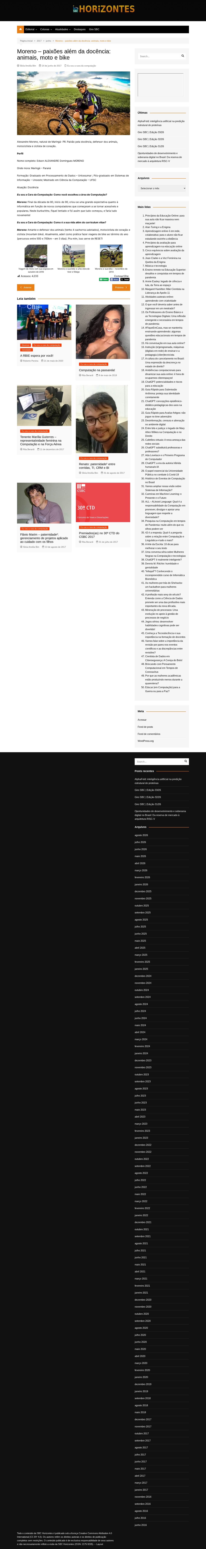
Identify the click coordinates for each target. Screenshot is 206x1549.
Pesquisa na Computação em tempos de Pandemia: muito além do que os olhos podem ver (165, 525)
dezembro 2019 (143, 1384)
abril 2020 (140, 1356)
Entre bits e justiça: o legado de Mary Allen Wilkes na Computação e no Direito (165, 432)
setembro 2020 (143, 1321)
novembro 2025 (143, 898)
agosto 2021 (141, 1243)
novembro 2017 (143, 1426)
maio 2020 (140, 1349)
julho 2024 (140, 1011)
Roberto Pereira (30, 361)
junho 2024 (141, 1018)
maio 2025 (140, 941)
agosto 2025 (141, 919)
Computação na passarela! (97, 370)
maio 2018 (140, 1412)
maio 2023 (140, 1109)
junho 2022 (141, 1187)
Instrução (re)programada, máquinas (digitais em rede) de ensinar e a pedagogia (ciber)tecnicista (164, 351)
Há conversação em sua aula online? (165, 343)
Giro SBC (94, 29)
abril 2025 (140, 948)
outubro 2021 (142, 1229)
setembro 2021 (143, 1236)
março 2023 (141, 1124)
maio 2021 (140, 1264)
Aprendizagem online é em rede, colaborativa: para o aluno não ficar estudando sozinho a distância (164, 235)
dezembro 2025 (143, 891)
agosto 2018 (141, 1405)
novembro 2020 (143, 1306)
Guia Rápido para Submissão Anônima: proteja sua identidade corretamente (162, 393)
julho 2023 (140, 1095)
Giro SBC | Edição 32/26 (151, 139)
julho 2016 (140, 1518)
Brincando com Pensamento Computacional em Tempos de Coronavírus (161, 668)
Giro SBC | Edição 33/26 (151, 132)
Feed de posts (145, 727)
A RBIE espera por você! (36, 355)
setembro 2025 (143, 912)
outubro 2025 (142, 905)
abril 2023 (140, 1116)
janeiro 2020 (141, 1377)
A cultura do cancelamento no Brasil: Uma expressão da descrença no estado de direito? (164, 362)
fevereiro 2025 (142, 962)
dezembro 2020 (143, 1300)
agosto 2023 (141, 1088)
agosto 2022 (141, 1173)
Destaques (80, 29)
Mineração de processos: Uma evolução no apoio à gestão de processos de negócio (161, 614)
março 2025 (141, 955)
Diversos (25, 345)
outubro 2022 (142, 1159)
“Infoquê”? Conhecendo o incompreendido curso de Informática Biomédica (165, 575)
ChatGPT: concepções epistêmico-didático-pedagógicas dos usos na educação (163, 405)
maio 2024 (140, 1025)
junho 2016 (141, 1525)
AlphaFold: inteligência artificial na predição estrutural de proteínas (161, 123)
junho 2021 (141, 1257)
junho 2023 (141, 1102)
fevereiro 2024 (142, 1046)
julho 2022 (140, 1180)
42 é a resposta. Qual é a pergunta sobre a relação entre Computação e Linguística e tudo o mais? (164, 536)
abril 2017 (140, 1476)
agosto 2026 (141, 835)
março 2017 (141, 1482)
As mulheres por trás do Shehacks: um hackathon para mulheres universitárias (163, 587)
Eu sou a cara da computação (81, 66)
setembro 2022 (143, 1166)
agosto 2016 (141, 1511)
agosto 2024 (141, 1004)
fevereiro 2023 (142, 1131)
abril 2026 (140, 863)
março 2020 (141, 1363)
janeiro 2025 (141, 969)
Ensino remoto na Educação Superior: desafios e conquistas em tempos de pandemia (165, 273)
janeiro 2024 (141, 1053)
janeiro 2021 (141, 1292)
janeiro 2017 (141, 1490)
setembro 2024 (143, 997)
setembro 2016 (143, 1504)
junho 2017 (141, 1461)
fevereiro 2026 (142, 877)
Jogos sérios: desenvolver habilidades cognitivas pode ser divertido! (162, 625)
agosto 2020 (141, 1328)
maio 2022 (140, 1194)
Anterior (27, 287)
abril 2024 (140, 1032)
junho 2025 (141, 933)
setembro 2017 (143, 1440)
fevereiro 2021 (142, 1285)
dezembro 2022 (143, 1145)
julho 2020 (140, 1335)
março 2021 (141, 1278)
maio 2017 (140, 1468)
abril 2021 (140, 1271)
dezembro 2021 (143, 1222)
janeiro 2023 (141, 1138)
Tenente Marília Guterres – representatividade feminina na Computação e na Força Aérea (40, 440)
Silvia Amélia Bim (28, 66)
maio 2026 (140, 856)
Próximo (119, 287)
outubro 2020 (142, 1314)
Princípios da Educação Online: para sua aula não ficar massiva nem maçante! (164, 219)
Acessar (142, 720)
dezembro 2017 (143, 1419)
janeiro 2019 (141, 1391)
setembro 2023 (143, 1081)
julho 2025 (140, 926)
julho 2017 (140, 1454)
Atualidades (61, 29)
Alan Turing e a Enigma (157, 227)
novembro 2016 (143, 1497)
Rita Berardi (87, 375)
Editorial (29, 29)
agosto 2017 (141, 1447)
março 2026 (141, 870)
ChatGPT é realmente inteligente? (163, 559)
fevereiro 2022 (142, 1208)
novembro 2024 (143, 983)
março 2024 (141, 1039)
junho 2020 (141, 1342)
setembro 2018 (143, 1398)
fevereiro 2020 (142, 1370)
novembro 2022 (143, 1152)
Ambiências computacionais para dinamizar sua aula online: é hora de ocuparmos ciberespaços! (164, 374)
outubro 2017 (142, 1433)
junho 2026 (141, 849)
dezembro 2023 (143, 1060)
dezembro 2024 (143, 976)
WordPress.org (146, 741)
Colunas (44, 29)
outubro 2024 (142, 990)
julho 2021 (140, 1250)
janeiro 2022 (141, 1215)
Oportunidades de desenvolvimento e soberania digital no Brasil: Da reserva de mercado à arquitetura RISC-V (160, 157)
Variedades (26, 350)
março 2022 (141, 1201)
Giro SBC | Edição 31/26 (151, 146)
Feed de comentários (149, 734)
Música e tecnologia (156, 266)
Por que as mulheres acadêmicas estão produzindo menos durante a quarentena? (163, 679)
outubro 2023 (142, 1074)
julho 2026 (140, 842)
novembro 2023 (143, 1067)
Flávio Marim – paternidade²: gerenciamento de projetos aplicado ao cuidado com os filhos (44, 538)
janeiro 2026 (141, 884)
